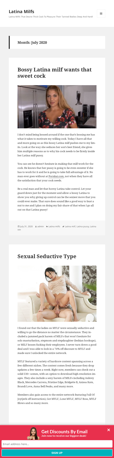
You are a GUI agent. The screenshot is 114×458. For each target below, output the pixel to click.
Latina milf (70, 226)
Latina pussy (83, 226)
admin (40, 226)
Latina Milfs (21, 11)
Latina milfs (54, 226)
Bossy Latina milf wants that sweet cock (55, 72)
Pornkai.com (56, 176)
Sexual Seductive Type (47, 256)
